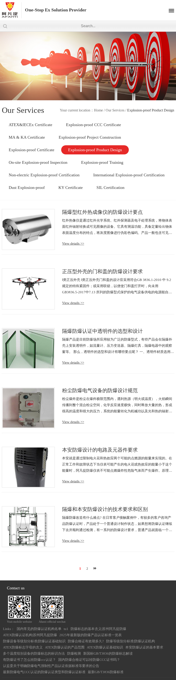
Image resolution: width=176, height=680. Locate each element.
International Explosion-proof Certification (129, 175)
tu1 (66, 629)
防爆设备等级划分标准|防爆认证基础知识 (34, 641)
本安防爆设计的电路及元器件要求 (100, 450)
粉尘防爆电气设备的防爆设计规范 (100, 390)
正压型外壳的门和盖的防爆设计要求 (102, 271)
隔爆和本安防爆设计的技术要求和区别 (105, 509)
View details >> (73, 243)
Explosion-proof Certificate (31, 150)
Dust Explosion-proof (27, 187)
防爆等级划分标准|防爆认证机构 (130, 641)
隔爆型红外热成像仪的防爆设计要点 (102, 212)
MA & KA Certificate (27, 137)
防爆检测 (74, 653)
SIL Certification (110, 187)
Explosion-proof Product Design (95, 150)
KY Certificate (70, 187)
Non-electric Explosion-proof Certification (44, 175)
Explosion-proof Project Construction (90, 137)
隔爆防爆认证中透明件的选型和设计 (102, 331)
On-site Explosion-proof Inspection (38, 162)
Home (98, 110)
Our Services (115, 110)
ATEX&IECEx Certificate (30, 124)
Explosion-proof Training (102, 162)
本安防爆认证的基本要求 (144, 647)
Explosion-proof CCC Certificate (93, 124)
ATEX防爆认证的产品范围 (65, 647)
